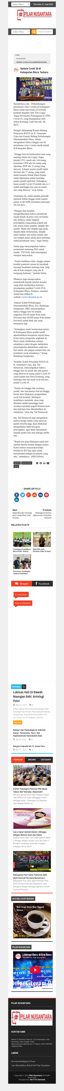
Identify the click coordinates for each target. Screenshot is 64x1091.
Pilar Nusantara (35, 1075)
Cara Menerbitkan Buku (21, 1065)
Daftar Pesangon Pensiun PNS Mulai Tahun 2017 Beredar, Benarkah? (30, 790)
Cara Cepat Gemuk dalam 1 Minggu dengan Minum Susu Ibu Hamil (29, 833)
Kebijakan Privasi (27, 1061)
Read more (17, 722)
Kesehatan (20, 58)
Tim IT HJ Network (37, 1080)
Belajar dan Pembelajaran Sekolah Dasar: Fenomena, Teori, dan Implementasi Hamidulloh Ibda (29, 732)
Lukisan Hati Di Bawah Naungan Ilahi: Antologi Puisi (28, 696)
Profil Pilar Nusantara (40, 1065)
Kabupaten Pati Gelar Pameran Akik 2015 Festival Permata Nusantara (30, 876)
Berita (17, 463)
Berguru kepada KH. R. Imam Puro (29, 746)
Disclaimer (15, 1061)
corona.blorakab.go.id (31, 297)
